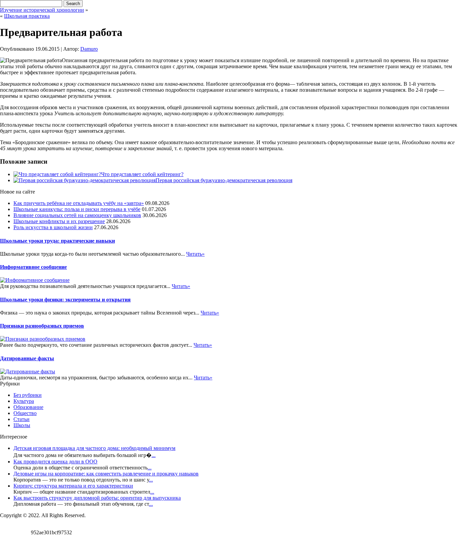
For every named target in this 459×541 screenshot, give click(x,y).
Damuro (89, 49)
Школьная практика (27, 16)
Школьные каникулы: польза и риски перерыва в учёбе (76, 209)
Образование (28, 407)
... (154, 455)
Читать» (195, 254)
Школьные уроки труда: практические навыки (57, 241)
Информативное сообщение (33, 267)
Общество (25, 413)
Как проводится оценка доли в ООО (55, 461)
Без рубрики (27, 395)
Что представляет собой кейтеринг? (142, 174)
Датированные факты (27, 358)
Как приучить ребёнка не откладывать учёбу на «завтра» (78, 203)
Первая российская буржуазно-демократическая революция (224, 180)
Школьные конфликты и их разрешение (59, 221)
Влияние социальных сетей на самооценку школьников (77, 215)
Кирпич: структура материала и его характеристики (73, 486)
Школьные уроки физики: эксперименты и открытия (65, 299)
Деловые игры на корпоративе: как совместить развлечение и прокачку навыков (106, 473)
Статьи (21, 419)
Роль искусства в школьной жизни (53, 227)
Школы (21, 425)
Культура (23, 401)
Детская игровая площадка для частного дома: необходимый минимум (94, 448)
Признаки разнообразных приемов (42, 326)
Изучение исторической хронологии (42, 10)
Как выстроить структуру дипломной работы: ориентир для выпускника (97, 498)
